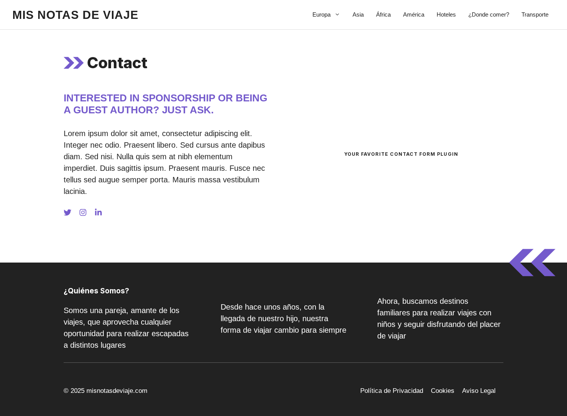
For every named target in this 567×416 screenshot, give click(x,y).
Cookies (442, 390)
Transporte (534, 14)
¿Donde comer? (488, 14)
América (413, 14)
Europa (321, 14)
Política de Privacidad (391, 390)
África (383, 14)
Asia (358, 14)
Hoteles (446, 14)
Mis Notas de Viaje (75, 14)
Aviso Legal (479, 390)
